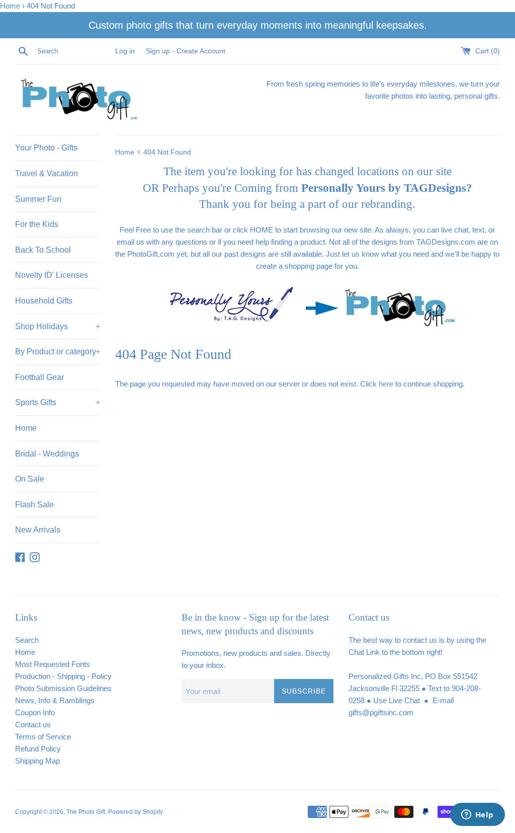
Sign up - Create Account (185, 51)
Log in (125, 51)
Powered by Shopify (135, 811)
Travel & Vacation (46, 173)
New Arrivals (37, 529)
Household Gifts (43, 300)
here (386, 384)
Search (27, 640)
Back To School (43, 250)
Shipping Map (37, 760)
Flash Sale (34, 504)
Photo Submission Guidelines (63, 688)
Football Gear (39, 377)
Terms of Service (43, 736)
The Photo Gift (85, 811)
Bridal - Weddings (47, 453)
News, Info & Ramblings (55, 700)
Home (10, 6)
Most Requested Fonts (52, 664)
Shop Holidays (57, 326)
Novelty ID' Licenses (51, 275)
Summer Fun (38, 199)
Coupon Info (35, 712)
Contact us (33, 724)
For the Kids (36, 224)
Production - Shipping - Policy (63, 676)
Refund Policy (38, 748)
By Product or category (57, 351)
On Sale (29, 479)
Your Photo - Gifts (46, 147)
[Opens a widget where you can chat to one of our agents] (477, 815)
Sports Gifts (57, 402)
